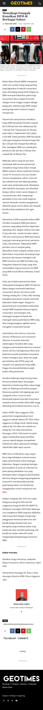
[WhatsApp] (28, 29)
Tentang (15, 684)
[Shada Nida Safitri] (21, 595)
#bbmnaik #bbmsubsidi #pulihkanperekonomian (18, 624)
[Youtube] (16, 700)
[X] (17, 29)
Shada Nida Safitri (11, 24)
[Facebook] (12, 29)
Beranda (6, 684)
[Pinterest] (23, 29)
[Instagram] (8, 700)
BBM (4, 492)
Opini (4, 10)
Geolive (23, 684)
